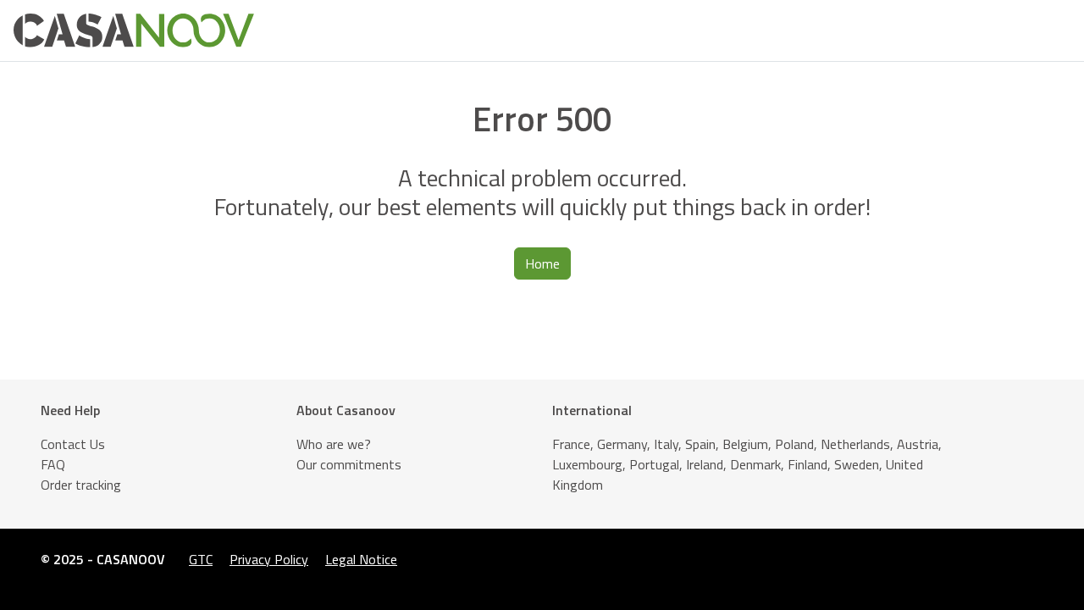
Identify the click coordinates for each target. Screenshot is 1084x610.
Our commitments (348, 464)
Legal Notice (361, 559)
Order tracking (81, 484)
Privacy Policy (269, 559)
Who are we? (333, 444)
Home (542, 263)
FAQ (53, 464)
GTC (201, 559)
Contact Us (73, 444)
